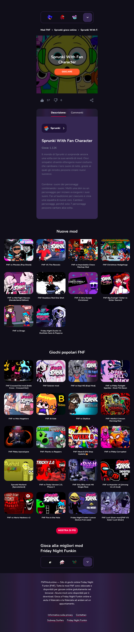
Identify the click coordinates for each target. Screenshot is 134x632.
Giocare (67, 71)
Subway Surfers (55, 620)
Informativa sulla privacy (60, 615)
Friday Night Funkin (77, 620)
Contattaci (81, 615)
